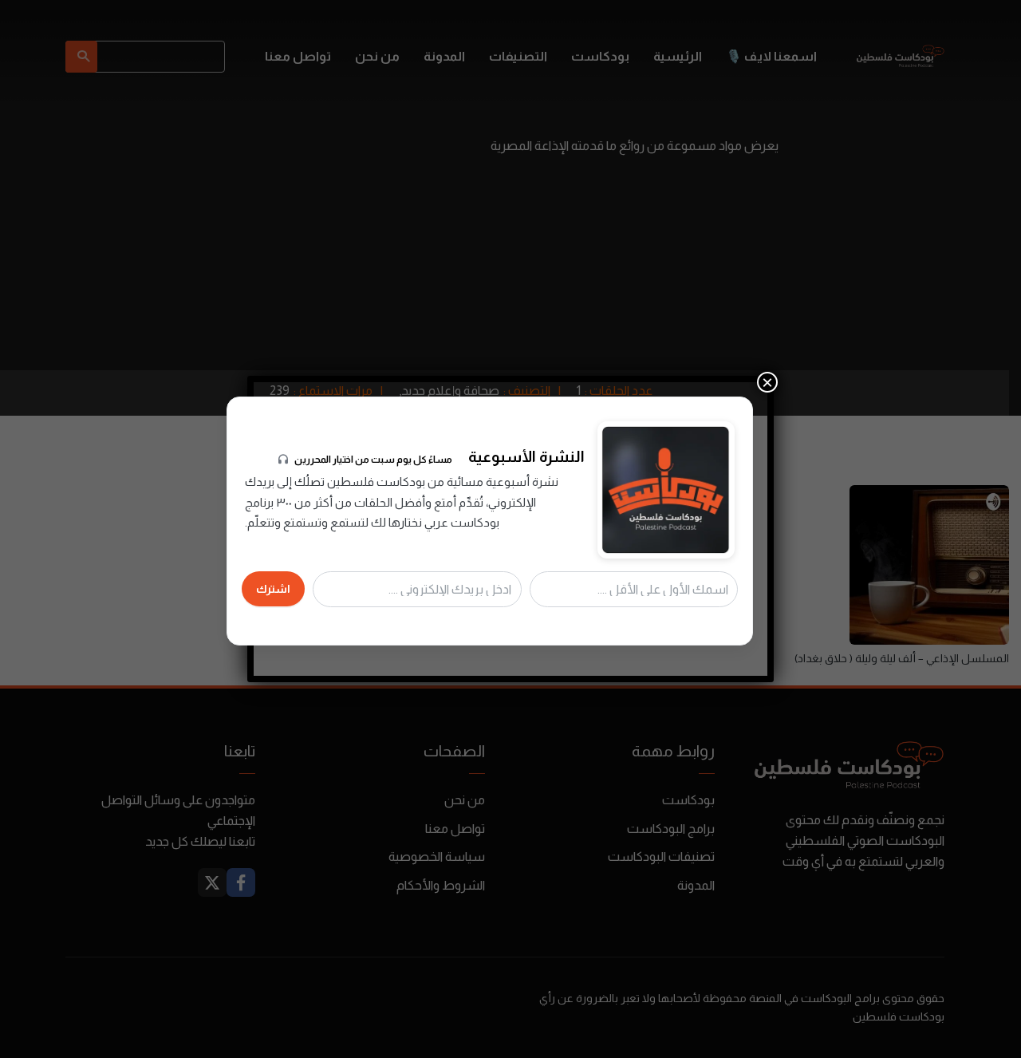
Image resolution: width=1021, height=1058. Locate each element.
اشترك (273, 588)
